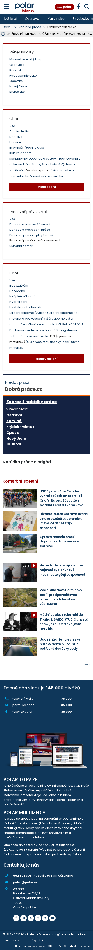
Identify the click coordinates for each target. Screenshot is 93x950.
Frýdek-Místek (20, 427)
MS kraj (10, 18)
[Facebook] (16, 918)
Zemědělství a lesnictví (46, 176)
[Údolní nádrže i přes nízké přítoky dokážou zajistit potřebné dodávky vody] (20, 646)
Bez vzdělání (18, 285)
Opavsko (16, 81)
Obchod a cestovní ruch (48, 158)
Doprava (15, 137)
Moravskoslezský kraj (25, 59)
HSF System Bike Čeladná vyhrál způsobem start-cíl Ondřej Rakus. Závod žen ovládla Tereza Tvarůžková (62, 498)
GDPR (51, 946)
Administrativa (19, 131)
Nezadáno (17, 291)
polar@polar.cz (25, 882)
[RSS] (45, 918)
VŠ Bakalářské (68, 324)
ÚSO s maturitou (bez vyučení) (48, 342)
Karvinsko (56, 18)
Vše (12, 126)
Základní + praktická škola (29, 336)
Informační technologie (26, 147)
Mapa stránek (82, 946)
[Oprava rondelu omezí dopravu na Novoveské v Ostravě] (20, 543)
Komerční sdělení (20, 481)
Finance (15, 142)
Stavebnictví (51, 164)
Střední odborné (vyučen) (29, 313)
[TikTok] (38, 918)
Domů (7, 27)
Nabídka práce (30, 27)
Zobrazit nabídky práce (31, 401)
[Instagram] (23, 918)
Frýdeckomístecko (23, 75)
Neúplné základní (22, 296)
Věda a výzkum (62, 170)
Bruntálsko (17, 92)
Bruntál (13, 444)
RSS (64, 946)
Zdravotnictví (19, 176)
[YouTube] (52, 918)
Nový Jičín (16, 439)
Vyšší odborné (54, 318)
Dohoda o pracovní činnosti (29, 224)
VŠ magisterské (65, 330)
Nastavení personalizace (30, 946)
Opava (12, 433)
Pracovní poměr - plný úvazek (31, 235)
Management (19, 158)
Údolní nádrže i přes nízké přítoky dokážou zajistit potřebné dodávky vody (60, 644)
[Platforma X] (31, 918)
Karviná (14, 421)
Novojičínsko (18, 86)
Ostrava (32, 18)
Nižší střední (18, 302)
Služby (37, 164)
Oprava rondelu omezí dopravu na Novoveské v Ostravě (59, 541)
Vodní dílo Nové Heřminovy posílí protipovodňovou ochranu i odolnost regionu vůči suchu (62, 597)
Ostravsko (16, 65)
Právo (27, 164)
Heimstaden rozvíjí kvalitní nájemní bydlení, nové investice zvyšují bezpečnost (62, 570)
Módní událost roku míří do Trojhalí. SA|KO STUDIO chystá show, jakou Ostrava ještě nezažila (64, 622)
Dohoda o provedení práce (29, 230)
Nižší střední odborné (25, 307)
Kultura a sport (20, 153)
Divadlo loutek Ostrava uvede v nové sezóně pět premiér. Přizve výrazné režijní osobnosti (64, 521)
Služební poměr (21, 246)
